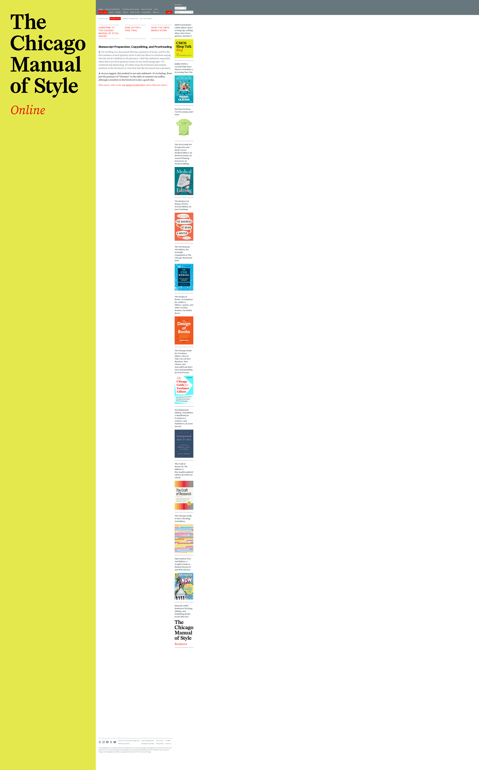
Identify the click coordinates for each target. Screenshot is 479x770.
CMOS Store (135, 12)
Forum (118, 12)
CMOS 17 (156, 12)
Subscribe (146, 12)
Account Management (147, 740)
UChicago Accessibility (147, 743)
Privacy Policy (160, 743)
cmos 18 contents (112, 9)
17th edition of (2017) (133, 85)
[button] (192, 12)
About (125, 12)
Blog (111, 12)
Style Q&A (103, 12)
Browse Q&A (115, 18)
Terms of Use (159, 740)
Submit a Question (130, 18)
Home (101, 9)
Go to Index (178, 4)
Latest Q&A (103, 18)
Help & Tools (146, 9)
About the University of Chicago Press (129, 740)
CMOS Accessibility (124, 743)
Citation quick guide (130, 9)
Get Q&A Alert (146, 18)
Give (156, 9)
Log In (169, 12)
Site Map (167, 740)
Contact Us (168, 743)
